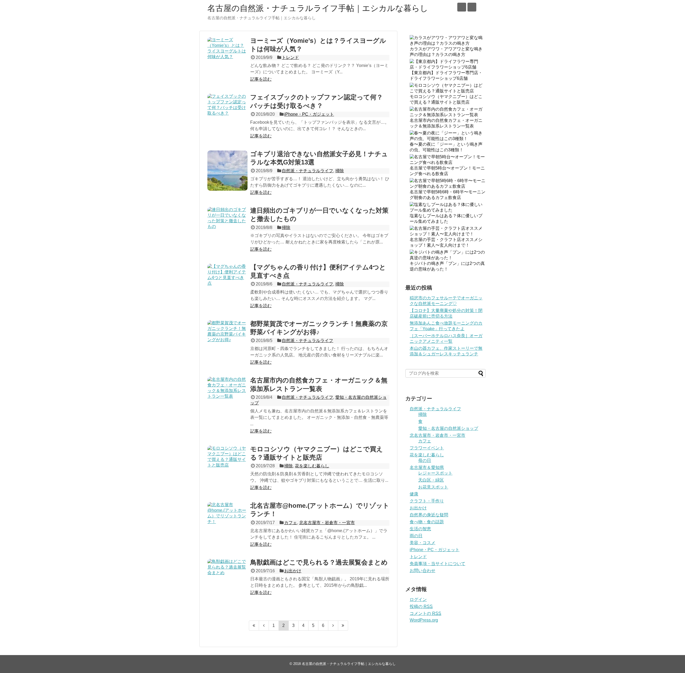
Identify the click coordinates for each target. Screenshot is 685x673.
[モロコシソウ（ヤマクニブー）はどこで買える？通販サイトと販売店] (227, 466)
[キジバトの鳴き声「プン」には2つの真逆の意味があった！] (448, 257)
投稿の (421, 606)
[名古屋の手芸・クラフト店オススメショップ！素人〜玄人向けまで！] (448, 234)
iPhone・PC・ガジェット (309, 114)
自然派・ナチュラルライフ (307, 170)
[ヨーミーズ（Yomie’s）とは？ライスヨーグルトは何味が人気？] (227, 57)
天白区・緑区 (431, 480)
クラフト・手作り (427, 501)
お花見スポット (433, 487)
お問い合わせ (422, 570)
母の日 (424, 460)
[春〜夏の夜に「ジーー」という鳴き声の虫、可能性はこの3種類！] (448, 138)
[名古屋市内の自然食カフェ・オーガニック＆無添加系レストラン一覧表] (227, 397)
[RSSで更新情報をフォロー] (471, 7)
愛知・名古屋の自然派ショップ (448, 428)
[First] (254, 626)
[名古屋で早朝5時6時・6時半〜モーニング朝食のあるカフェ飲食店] (448, 186)
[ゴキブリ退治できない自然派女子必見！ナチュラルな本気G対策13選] (227, 171)
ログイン (418, 599)
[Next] (333, 626)
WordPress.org (424, 620)
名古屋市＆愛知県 (427, 467)
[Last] (343, 626)
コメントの (425, 613)
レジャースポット (435, 473)
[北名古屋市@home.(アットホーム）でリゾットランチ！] (227, 522)
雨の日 (416, 535)
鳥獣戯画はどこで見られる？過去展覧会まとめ (319, 562)
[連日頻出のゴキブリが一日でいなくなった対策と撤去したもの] (227, 227)
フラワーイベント (427, 448)
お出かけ (292, 571)
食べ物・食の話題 (427, 522)
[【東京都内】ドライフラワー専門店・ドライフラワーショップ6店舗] (448, 67)
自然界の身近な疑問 (429, 515)
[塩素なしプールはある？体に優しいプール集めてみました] (448, 210)
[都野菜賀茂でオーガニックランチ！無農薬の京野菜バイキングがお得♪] (227, 340)
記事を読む (261, 79)
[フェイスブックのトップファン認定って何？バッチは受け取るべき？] (227, 114)
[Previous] (264, 626)
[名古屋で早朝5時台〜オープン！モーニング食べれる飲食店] (448, 162)
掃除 (339, 170)
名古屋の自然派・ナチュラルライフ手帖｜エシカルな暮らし (317, 8)
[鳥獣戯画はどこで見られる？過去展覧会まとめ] (227, 579)
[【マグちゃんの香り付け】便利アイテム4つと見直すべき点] (227, 284)
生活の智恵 (420, 529)
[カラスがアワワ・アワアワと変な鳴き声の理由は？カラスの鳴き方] (448, 43)
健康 (414, 494)
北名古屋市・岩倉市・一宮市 (327, 522)
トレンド (290, 57)
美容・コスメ (422, 542)
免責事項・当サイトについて (437, 563)
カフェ (290, 522)
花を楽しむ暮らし (312, 466)
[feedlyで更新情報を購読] (461, 7)
